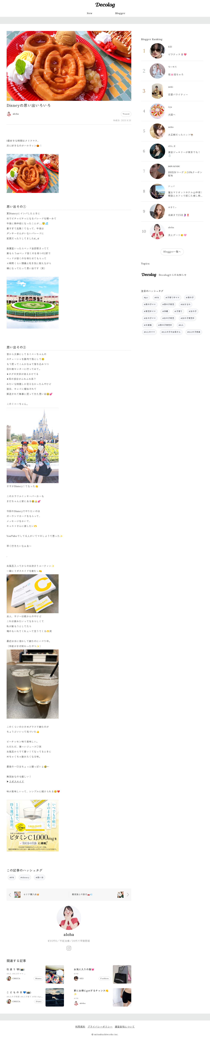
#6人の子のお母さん (33, 974)
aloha (69, 934)
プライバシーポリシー (100, 1026)
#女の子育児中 (187, 318)
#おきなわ (185, 304)
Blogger (120, 13)
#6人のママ (17, 974)
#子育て (178, 311)
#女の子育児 (168, 318)
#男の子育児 (168, 304)
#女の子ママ (150, 318)
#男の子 (190, 297)
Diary (39, 1001)
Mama (38, 978)
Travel (126, 114)
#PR (12, 877)
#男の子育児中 (165, 325)
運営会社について (125, 1026)
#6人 (9, 974)
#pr (39, 997)
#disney (24, 877)
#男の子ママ (150, 304)
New (90, 13)
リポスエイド (16, 781)
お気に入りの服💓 (84, 969)
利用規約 (80, 1026)
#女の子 (193, 311)
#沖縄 (165, 311)
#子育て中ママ (172, 297)
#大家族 (148, 325)
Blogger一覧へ (172, 251)
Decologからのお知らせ (173, 275)
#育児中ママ (150, 311)
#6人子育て (26, 997)
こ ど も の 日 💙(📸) (19, 992)
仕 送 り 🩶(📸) (15, 969)
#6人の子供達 (13, 997)
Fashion (104, 978)
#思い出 (40, 877)
